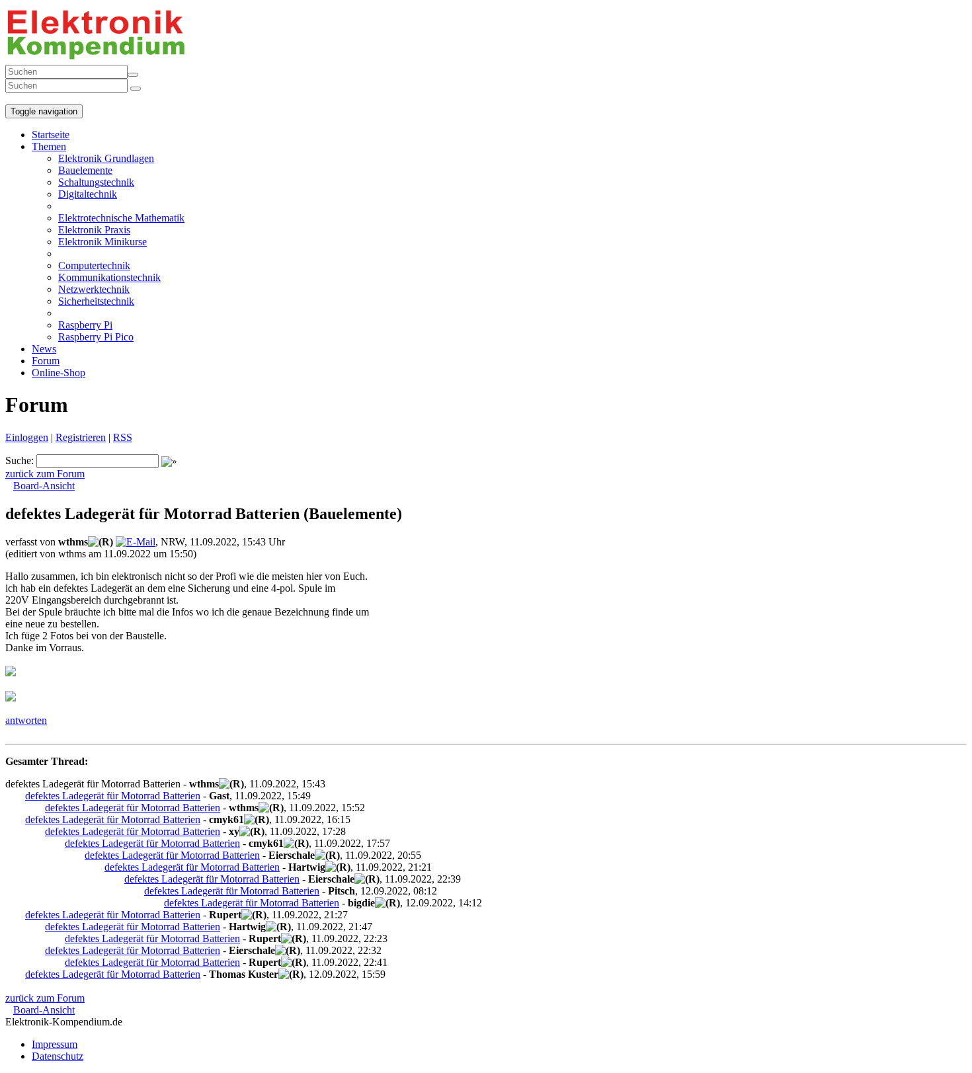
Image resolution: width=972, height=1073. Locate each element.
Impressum (54, 1044)
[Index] (8, 98)
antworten (26, 720)
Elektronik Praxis (94, 229)
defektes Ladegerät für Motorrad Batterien (112, 795)
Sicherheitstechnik (96, 301)
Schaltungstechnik (96, 182)
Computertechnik (94, 265)
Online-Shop (58, 372)
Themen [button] (49, 146)
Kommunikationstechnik (109, 277)
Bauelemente (85, 170)
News (44, 348)
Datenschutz (57, 1056)
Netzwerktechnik (94, 289)
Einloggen (26, 437)
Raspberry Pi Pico (96, 336)
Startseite (50, 134)
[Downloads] (13, 98)
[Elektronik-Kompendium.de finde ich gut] (18, 98)
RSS (122, 437)
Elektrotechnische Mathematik (121, 217)
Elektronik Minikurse (102, 241)
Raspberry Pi (85, 325)
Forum (46, 360)
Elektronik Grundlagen (106, 158)
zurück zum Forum (45, 473)
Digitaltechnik (87, 194)
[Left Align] (133, 75)
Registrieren (81, 437)
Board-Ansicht (44, 485)
